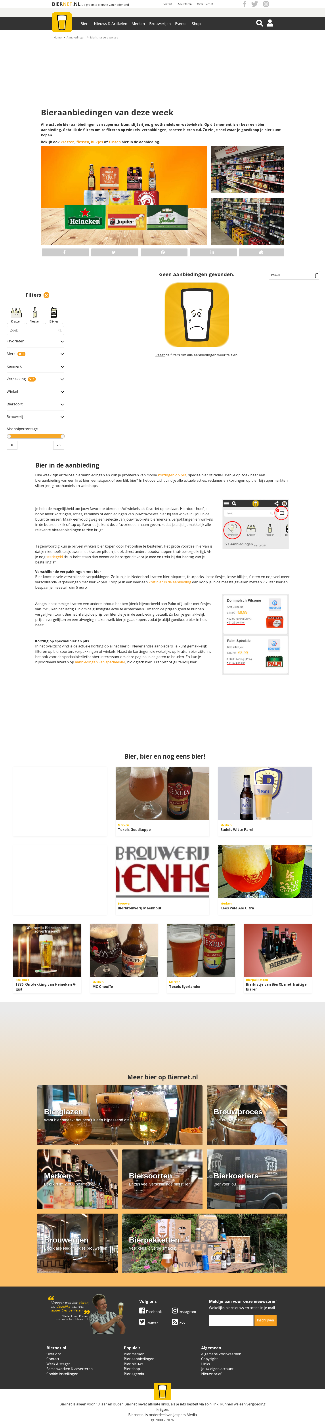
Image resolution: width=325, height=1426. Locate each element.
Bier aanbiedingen (139, 1358)
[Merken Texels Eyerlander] (201, 950)
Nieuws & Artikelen (110, 23)
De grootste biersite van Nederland (105, 5)
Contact (167, 4)
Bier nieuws (133, 1363)
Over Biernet (205, 4)
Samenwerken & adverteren (69, 1368)
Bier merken (134, 1354)
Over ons (53, 1354)
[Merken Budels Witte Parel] (265, 793)
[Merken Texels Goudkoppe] (162, 793)
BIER (57, 4)
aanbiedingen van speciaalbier (100, 662)
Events (180, 23)
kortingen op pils (172, 475)
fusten (115, 141)
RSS (181, 1323)
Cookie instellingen (62, 1373)
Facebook (153, 1311)
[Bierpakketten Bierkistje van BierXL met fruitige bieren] (278, 950)
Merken (138, 23)
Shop (196, 23)
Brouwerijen (160, 23)
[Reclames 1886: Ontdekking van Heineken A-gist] (47, 950)
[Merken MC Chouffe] (124, 950)
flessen (82, 141)
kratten (68, 141)
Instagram (187, 1311)
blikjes (97, 141)
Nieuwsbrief (211, 1373)
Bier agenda (134, 1373)
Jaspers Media (185, 1414)
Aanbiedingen (76, 37)
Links (205, 1363)
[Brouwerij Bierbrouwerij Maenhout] (162, 871)
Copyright (209, 1358)
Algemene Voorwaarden (221, 1354)
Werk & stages (58, 1363)
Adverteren (185, 4)
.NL (76, 4)
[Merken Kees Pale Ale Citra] (265, 871)
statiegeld (55, 556)
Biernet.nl (136, 1414)
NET (68, 4)
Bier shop (132, 1368)
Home (58, 37)
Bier (84, 23)
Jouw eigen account (217, 1368)
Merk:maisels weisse (104, 37)
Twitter (151, 1323)
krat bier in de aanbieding (170, 582)
